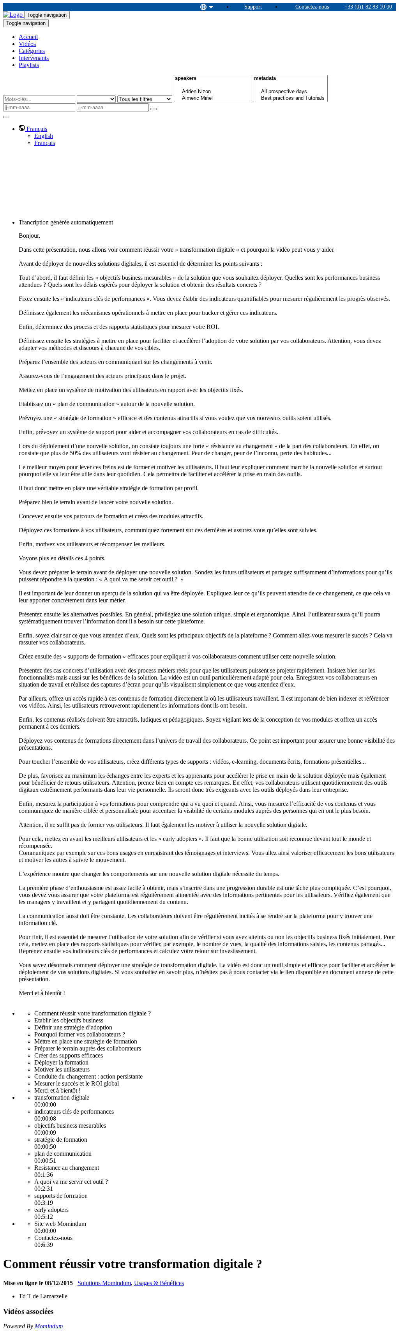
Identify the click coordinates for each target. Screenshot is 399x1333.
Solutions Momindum (104, 1283)
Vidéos (27, 44)
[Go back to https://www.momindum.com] (13, 14)
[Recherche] (153, 109)
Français (44, 142)
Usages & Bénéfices (159, 1283)
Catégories (32, 51)
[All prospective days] (290, 91)
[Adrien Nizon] (212, 91)
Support (253, 7)
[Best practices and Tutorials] (290, 98)
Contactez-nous (312, 7)
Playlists (29, 65)
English (43, 135)
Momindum (49, 1326)
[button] (33, 128)
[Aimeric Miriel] (212, 98)
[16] (212, 85)
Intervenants (34, 58)
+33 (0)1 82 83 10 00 (368, 7)
